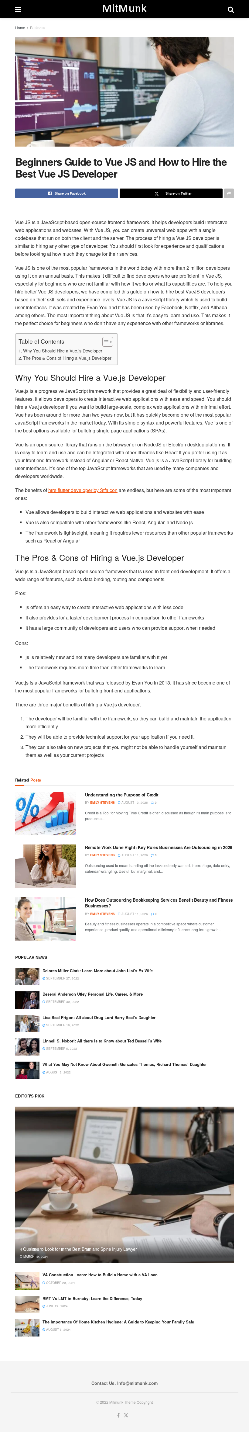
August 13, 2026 (134, 802)
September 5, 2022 (61, 1048)
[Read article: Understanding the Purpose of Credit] (45, 813)
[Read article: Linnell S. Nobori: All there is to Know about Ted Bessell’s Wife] (27, 1047)
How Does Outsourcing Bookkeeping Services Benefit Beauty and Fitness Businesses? (159, 903)
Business (37, 27)
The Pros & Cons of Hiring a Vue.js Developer (67, 358)
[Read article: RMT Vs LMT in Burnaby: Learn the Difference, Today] (27, 1304)
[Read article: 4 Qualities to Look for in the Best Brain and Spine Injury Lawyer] (124, 1185)
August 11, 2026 (134, 855)
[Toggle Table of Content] (104, 342)
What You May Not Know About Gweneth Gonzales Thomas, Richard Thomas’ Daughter (125, 1064)
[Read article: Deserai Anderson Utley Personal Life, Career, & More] (27, 1000)
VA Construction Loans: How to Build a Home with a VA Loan (100, 1275)
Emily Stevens (102, 802)
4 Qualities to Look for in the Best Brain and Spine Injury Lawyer (78, 1249)
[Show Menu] (18, 9)
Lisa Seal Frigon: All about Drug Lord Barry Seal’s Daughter (99, 1017)
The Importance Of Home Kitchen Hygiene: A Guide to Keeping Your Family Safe (118, 1322)
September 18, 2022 (62, 1025)
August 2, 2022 (58, 1072)
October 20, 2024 (60, 1283)
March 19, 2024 (35, 1256)
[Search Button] (231, 9)
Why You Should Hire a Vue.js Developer (62, 350)
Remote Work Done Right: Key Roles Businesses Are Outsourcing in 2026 (158, 847)
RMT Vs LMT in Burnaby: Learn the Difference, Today (92, 1298)
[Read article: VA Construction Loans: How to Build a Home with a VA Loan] (27, 1280)
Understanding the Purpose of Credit (122, 795)
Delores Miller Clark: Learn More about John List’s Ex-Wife (98, 970)
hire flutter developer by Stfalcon (83, 490)
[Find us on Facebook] (118, 1415)
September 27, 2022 (62, 978)
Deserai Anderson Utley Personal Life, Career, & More (93, 994)
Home (20, 27)
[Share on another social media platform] (229, 193)
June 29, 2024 (56, 1306)
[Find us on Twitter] (126, 1415)
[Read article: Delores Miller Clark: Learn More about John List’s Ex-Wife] (27, 976)
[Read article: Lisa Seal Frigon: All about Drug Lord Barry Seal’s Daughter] (27, 1023)
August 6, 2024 (58, 1329)
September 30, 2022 (62, 1002)
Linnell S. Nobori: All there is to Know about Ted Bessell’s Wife (102, 1041)
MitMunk (124, 9)
